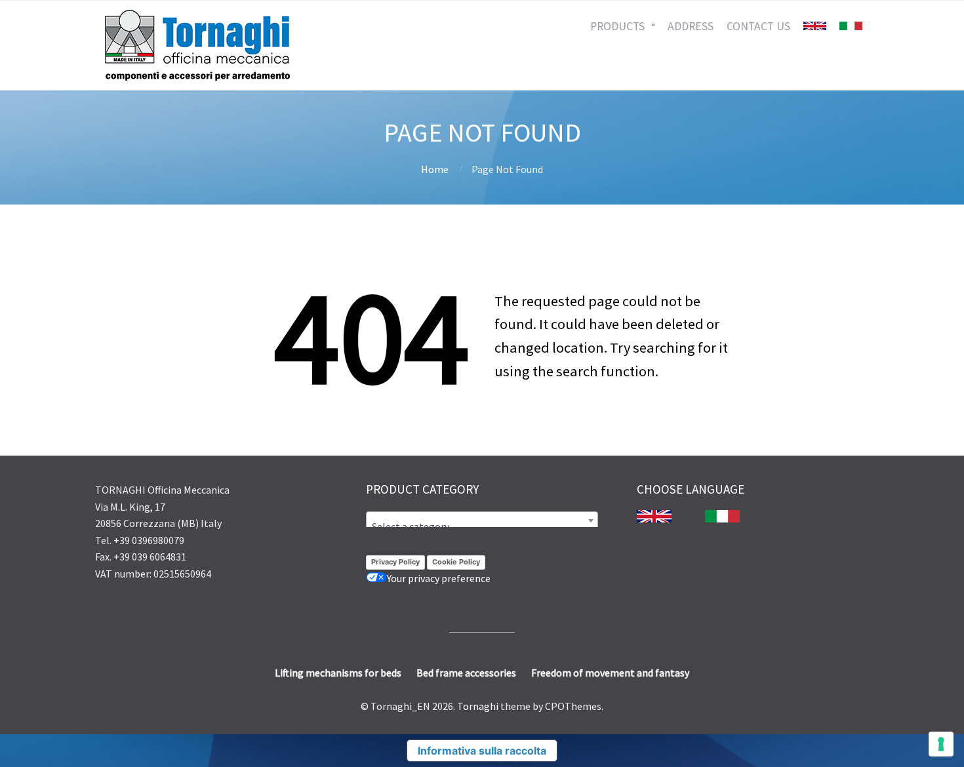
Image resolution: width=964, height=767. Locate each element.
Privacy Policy (395, 561)
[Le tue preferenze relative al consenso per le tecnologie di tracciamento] (941, 744)
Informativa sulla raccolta (482, 750)
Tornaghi (477, 706)
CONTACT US (758, 26)
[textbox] (482, 526)
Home (435, 169)
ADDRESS (690, 26)
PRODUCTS (617, 26)
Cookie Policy (456, 561)
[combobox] (482, 520)
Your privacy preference (439, 578)
